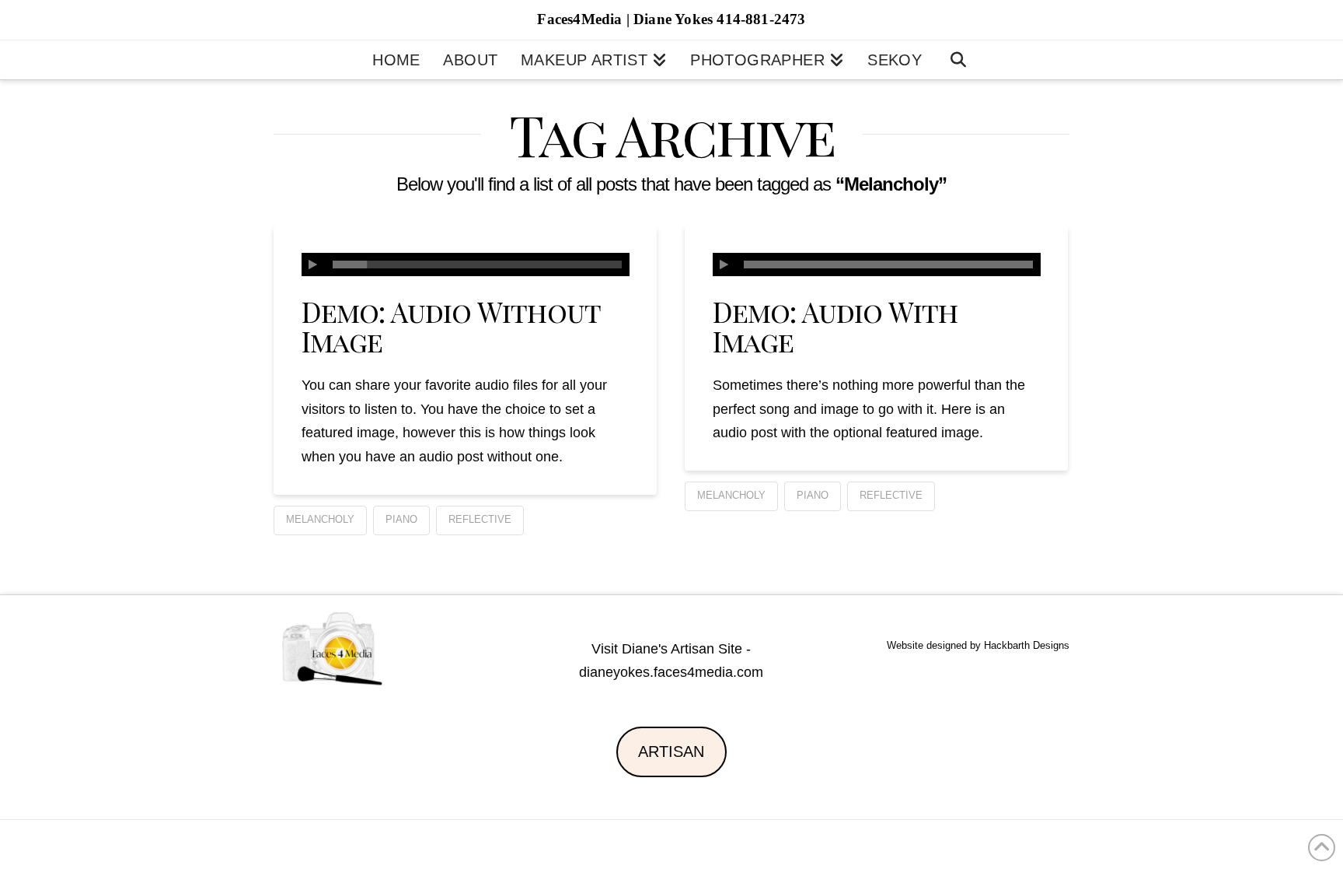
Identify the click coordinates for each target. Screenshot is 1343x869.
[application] (466, 264)
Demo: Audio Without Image (451, 326)
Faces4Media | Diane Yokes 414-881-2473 (671, 19)
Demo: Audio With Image (835, 326)
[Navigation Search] (957, 59)
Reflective (479, 519)
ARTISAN (671, 751)
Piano (401, 519)
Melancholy (320, 519)
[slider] (477, 264)
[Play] (313, 264)
